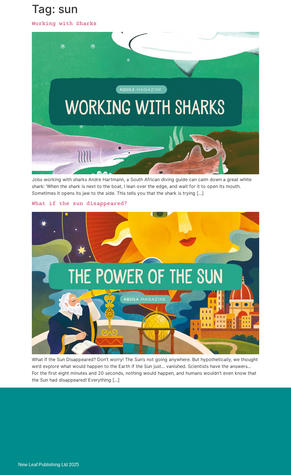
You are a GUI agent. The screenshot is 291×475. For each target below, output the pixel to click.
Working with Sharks (64, 24)
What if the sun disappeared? (79, 203)
